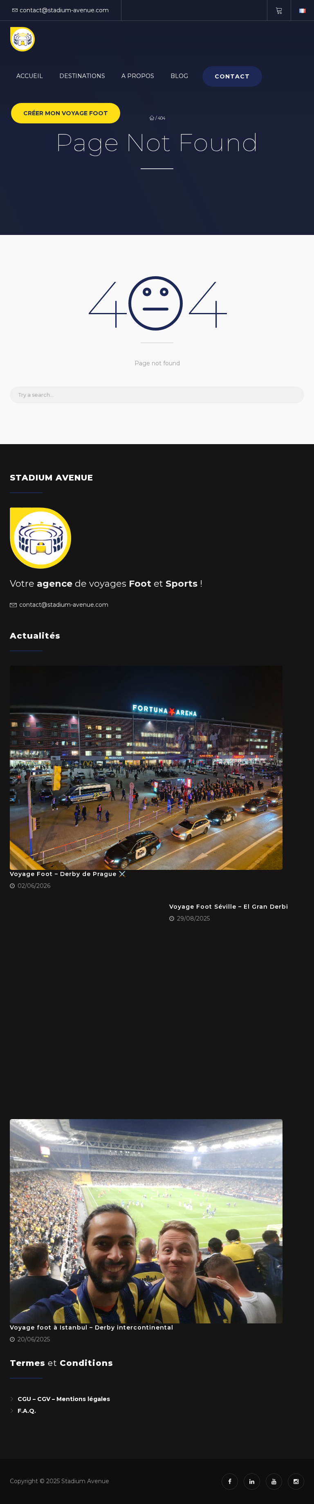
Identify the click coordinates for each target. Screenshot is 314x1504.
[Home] (22, 39)
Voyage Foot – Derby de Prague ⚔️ (68, 874)
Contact (232, 76)
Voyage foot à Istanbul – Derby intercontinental (91, 1327)
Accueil (29, 76)
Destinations (82, 76)
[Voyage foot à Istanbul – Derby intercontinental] (146, 1221)
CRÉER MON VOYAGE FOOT (65, 113)
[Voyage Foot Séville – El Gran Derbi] (86, 1005)
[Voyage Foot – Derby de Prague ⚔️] (146, 768)
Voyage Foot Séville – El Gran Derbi (228, 906)
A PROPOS (137, 76)
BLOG (179, 76)
